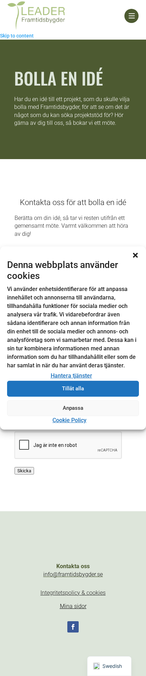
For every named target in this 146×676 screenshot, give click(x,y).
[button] (135, 255)
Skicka (24, 470)
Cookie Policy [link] (69, 420)
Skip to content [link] (17, 36)
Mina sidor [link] (73, 606)
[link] (66, 15)
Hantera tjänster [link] (71, 375)
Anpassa (73, 408)
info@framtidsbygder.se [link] (73, 574)
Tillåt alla (73, 388)
